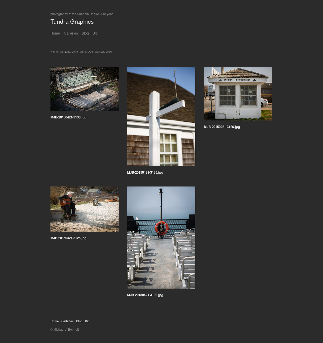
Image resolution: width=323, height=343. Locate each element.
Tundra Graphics (72, 21)
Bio (95, 33)
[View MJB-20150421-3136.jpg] (84, 90)
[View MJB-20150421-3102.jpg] (161, 239)
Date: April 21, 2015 (100, 51)
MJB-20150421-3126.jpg (222, 126)
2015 (75, 51)
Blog (85, 33)
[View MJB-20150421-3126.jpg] (238, 95)
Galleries (71, 33)
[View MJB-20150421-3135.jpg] (161, 118)
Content (65, 51)
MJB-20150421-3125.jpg (68, 237)
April (83, 51)
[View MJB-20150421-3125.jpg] (84, 210)
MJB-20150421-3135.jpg (145, 172)
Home (55, 33)
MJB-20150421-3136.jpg (68, 117)
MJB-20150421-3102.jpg (145, 294)
